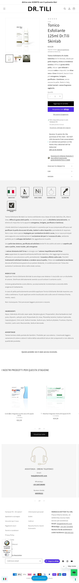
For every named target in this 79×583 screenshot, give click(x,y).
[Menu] (10, 540)
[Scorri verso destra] (44, 428)
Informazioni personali (36, 512)
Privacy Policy (9, 535)
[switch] (7, 554)
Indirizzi (31, 521)
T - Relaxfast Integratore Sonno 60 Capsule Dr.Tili (56, 414)
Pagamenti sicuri (10, 526)
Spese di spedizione (63, 49)
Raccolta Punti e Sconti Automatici (36, 527)
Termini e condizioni (12, 530)
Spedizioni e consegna (12, 516)
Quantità (50, 92)
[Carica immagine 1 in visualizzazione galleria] (9, 58)
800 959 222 (69, 532)
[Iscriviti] (40, 561)
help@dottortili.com (64, 524)
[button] (4, 8)
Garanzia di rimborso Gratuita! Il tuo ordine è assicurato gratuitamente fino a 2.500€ (62, 158)
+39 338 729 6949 (66, 526)
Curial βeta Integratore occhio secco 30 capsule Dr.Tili (19, 414)
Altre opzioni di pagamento (60, 114)
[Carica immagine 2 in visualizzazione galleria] (18, 58)
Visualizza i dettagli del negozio (60, 128)
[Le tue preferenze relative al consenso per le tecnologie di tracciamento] (75, 579)
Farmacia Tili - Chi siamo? (13, 512)
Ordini (30, 516)
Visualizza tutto (39, 434)
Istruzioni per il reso (12, 521)
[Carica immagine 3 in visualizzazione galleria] (26, 58)
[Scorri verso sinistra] (35, 428)
